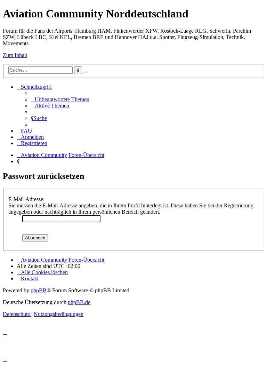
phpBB (39, 290)
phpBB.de (79, 302)
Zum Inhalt (15, 55)
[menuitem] (60, 99)
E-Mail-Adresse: (26, 199)
